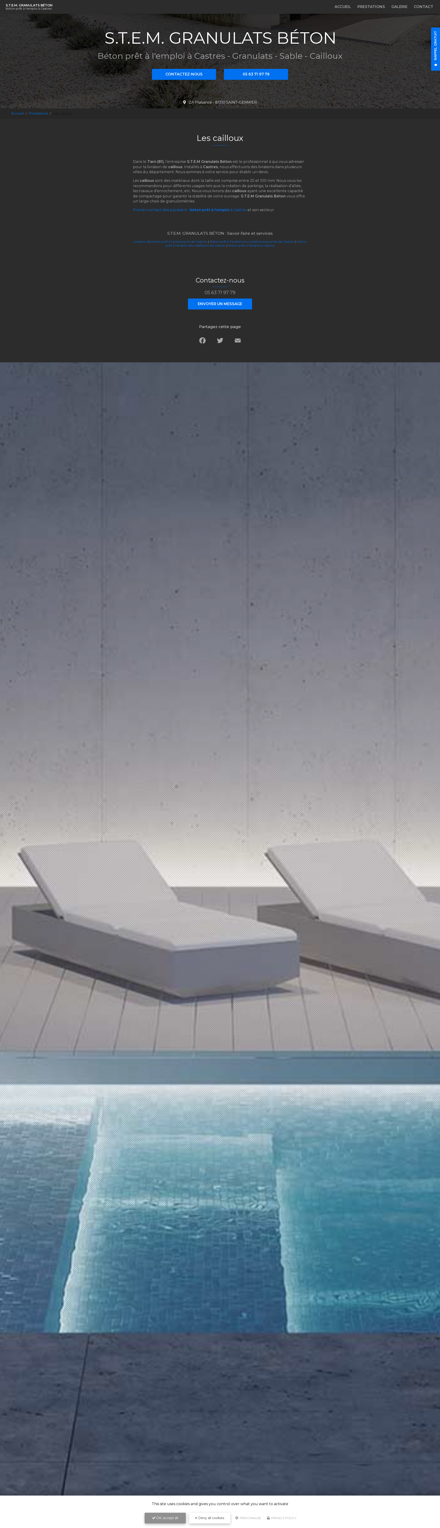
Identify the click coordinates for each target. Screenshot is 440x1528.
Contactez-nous (184, 74)
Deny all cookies (210, 1518)
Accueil (343, 7)
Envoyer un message (220, 304)
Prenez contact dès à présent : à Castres (190, 210)
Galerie (399, 7)
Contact (423, 7)
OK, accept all (166, 1518)
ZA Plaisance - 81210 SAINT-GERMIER (222, 102)
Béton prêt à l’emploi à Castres (252, 245)
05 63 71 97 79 (256, 74)
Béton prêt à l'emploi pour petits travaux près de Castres (252, 241)
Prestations (371, 7)
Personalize (250, 1518)
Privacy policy (283, 1518)
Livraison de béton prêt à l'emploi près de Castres (170, 241)
